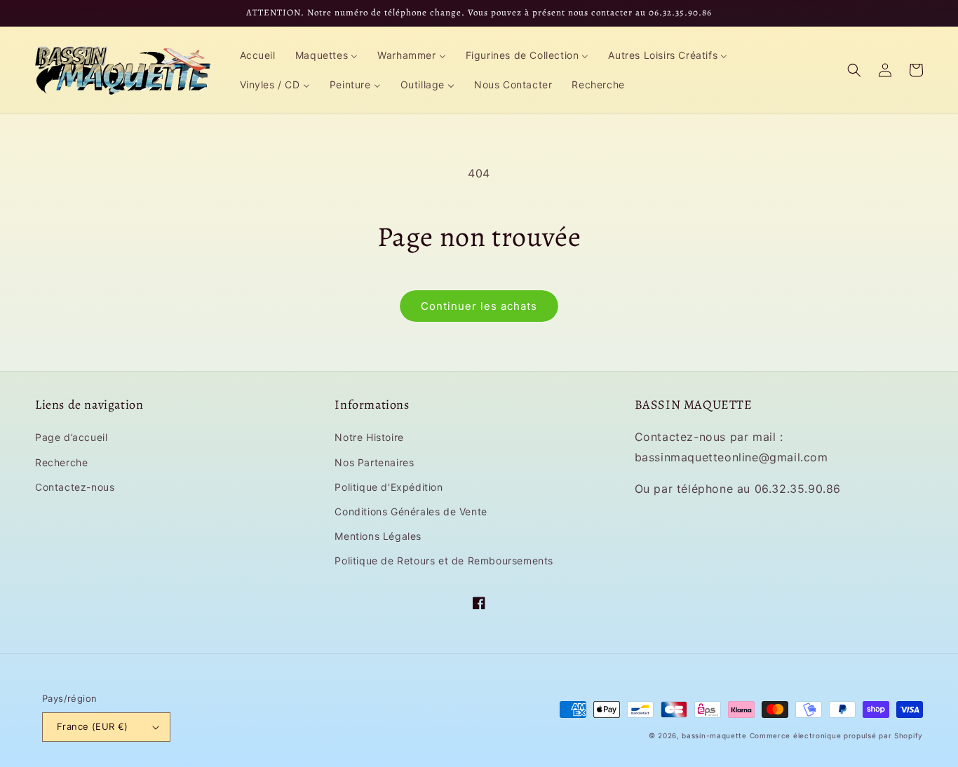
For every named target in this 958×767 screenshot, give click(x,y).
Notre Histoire (369, 437)
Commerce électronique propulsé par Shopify (836, 735)
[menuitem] (257, 55)
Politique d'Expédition (389, 487)
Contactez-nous (74, 487)
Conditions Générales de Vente (411, 511)
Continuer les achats (479, 306)
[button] (854, 70)
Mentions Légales (378, 536)
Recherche (61, 462)
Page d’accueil (71, 437)
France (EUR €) (92, 726)
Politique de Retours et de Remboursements (444, 560)
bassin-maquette (714, 735)
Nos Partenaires (374, 462)
